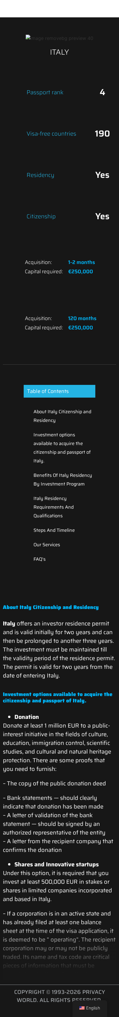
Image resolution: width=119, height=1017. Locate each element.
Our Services (47, 544)
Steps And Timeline (54, 530)
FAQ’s (40, 559)
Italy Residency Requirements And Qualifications (54, 507)
